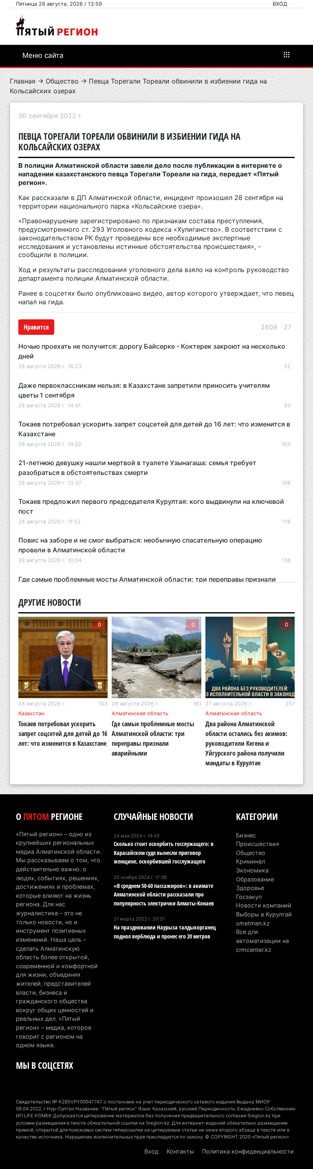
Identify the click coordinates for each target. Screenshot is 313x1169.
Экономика (252, 870)
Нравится (36, 327)
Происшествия (257, 843)
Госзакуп (249, 896)
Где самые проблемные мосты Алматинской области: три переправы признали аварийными (153, 738)
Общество (62, 81)
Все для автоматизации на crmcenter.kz (262, 940)
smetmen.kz (253, 923)
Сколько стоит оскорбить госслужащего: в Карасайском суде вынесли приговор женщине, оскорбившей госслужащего (164, 852)
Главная (22, 81)
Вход (280, 4)
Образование (255, 879)
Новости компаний (263, 905)
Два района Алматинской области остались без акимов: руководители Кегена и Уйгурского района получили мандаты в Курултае (246, 743)
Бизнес (246, 835)
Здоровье (250, 887)
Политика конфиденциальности (248, 1151)
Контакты (180, 1151)
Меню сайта (43, 55)
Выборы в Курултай (264, 914)
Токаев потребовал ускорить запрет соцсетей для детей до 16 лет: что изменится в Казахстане (62, 733)
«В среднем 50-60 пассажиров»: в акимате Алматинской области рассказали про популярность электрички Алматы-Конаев (164, 894)
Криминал (250, 861)
